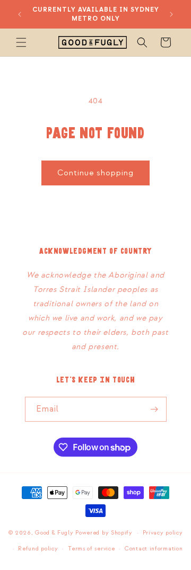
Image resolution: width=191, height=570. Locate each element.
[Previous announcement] (19, 14)
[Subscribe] (154, 409)
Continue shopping (95, 173)
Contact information (154, 549)
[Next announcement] (171, 14)
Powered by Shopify (104, 533)
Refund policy (38, 549)
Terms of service (91, 549)
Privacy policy (163, 533)
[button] (21, 42)
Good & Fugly (54, 533)
